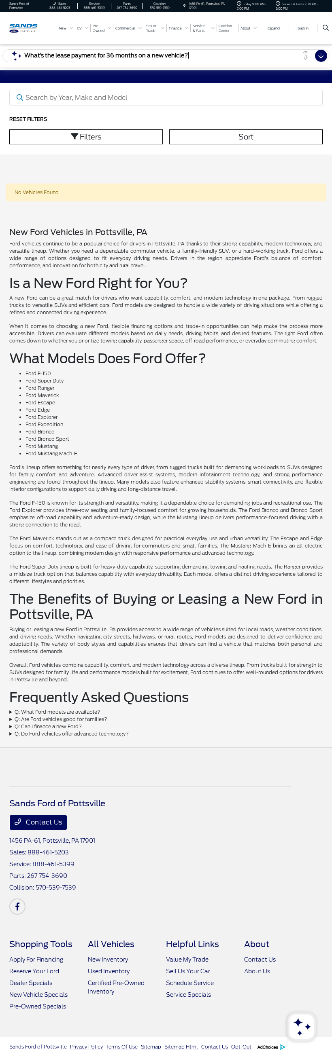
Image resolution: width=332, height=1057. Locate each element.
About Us (257, 971)
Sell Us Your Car (188, 971)
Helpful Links (192, 944)
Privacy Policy (86, 1047)
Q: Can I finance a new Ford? (48, 726)
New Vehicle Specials (38, 994)
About (256, 944)
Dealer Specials (30, 983)
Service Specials (188, 994)
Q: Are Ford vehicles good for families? (61, 719)
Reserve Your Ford (34, 971)
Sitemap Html (181, 1047)
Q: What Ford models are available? (57, 712)
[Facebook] (17, 906)
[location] (184, 6)
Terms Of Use (122, 1047)
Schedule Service (190, 983)
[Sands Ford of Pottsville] (31, 28)
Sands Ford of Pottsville (38, 1047)
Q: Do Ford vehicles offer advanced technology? (72, 734)
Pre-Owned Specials (37, 1006)
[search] (326, 28)
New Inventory (108, 959)
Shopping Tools (40, 944)
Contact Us (43, 822)
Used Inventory (109, 971)
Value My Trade (187, 959)
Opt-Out (241, 1047)
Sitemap (151, 1047)
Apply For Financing (36, 959)
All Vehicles (111, 944)
